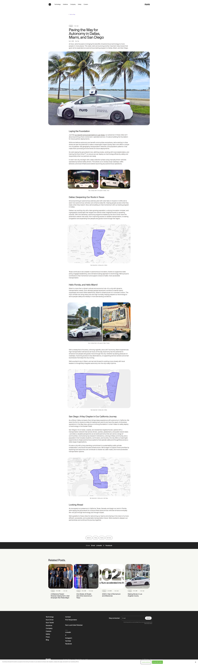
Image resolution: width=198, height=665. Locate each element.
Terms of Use (78, 659)
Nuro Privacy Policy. (148, 623)
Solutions (65, 4)
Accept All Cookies (157, 662)
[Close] (195, 662)
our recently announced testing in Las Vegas (90, 135)
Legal (86, 659)
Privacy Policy (67, 659)
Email (93, 545)
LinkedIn (99, 545)
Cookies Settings (146, 662)
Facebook (108, 545)
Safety (79, 4)
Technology (57, 4)
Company (72, 4)
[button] (50, 4)
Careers (86, 4)
